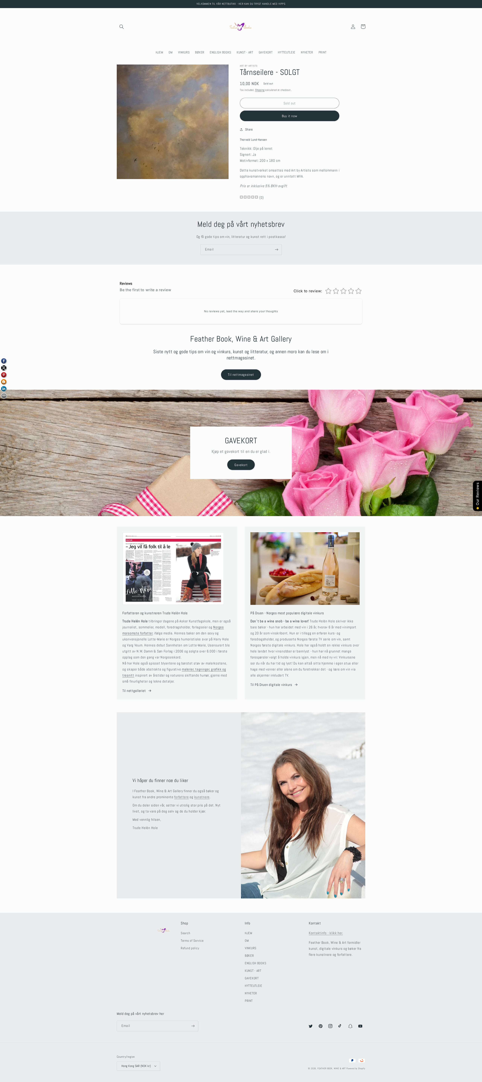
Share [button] (249, 129)
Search (185, 933)
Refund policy (190, 948)
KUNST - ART (253, 971)
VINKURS (250, 948)
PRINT (249, 1001)
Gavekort (241, 465)
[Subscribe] (276, 249)
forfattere (181, 797)
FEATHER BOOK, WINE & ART (331, 1068)
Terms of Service (192, 941)
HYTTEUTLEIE (253, 986)
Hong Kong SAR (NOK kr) (136, 1066)
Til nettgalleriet (134, 690)
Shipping (260, 90)
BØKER (249, 956)
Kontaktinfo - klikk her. (326, 933)
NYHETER (251, 993)
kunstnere (202, 797)
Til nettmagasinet (241, 374)
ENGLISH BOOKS (255, 963)
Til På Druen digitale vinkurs (271, 684)
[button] (122, 27)
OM (247, 941)
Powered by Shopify (355, 1068)
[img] (249, 198)
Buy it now (289, 116)
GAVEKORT (252, 978)
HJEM (248, 933)
